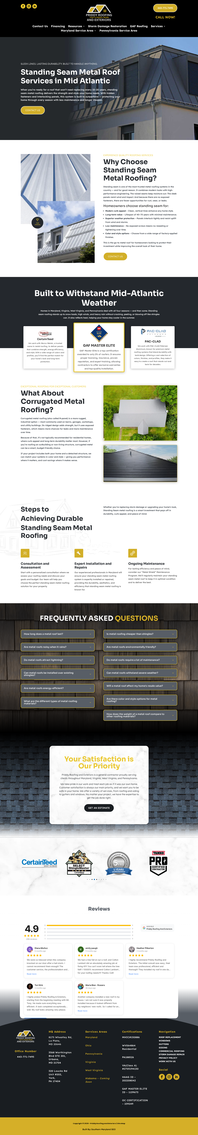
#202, (58, 1074)
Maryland (91, 1037)
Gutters (164, 1044)
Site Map (121, 1123)
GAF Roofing (139, 26)
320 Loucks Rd (58, 1070)
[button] (87, 879)
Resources (75, 26)
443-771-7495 (165, 8)
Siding (163, 1047)
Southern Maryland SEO (103, 1129)
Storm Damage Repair (172, 1054)
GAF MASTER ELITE (99, 345)
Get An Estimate (99, 807)
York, (52, 1077)
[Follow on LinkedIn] (34, 6)
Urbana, (54, 1059)
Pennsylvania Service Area (118, 31)
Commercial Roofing (171, 1051)
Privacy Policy (168, 1058)
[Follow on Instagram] (29, 6)
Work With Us (167, 1061)
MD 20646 (55, 1044)
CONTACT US (32, 110)
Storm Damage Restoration (107, 26)
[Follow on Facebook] (23, 6)
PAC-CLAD (153, 341)
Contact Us (40, 26)
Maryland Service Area (77, 31)
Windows (164, 1040)
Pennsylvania (93, 1053)
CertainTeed (45, 339)
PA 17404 (54, 1081)
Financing (58, 26)
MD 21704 (55, 1062)
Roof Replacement (170, 1037)
